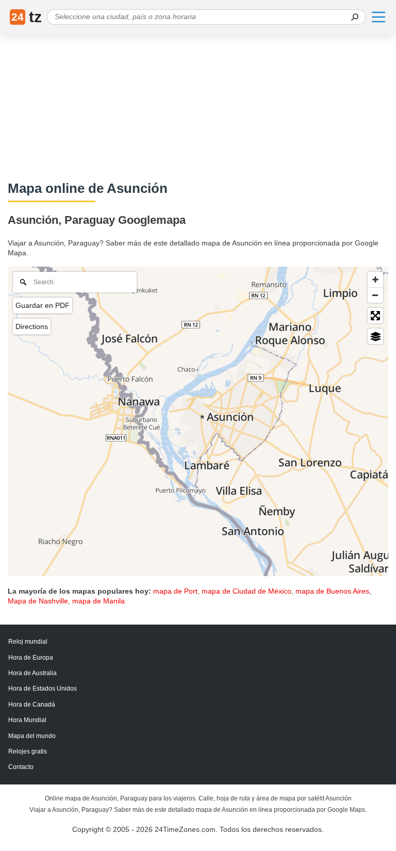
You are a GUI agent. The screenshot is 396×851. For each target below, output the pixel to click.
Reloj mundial (27, 641)
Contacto (21, 767)
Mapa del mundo (32, 736)
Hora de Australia (32, 673)
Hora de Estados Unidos (42, 688)
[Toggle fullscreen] (375, 315)
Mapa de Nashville (38, 601)
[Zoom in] (375, 279)
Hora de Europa (30, 657)
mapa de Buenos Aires (332, 591)
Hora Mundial (27, 720)
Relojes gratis (27, 751)
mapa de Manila (98, 601)
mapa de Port (175, 591)
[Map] (198, 421)
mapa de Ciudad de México (246, 591)
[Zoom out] (375, 295)
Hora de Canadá (31, 704)
